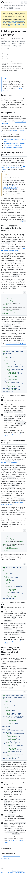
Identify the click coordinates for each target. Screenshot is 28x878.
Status (2, 872)
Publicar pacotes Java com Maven (12, 8)
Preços (7, 872)
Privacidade (20, 871)
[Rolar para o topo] (24, 874)
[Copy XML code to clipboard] (24, 292)
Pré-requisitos (7, 113)
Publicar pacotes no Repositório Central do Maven (11, 228)
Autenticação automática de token (13, 147)
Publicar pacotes (8, 7)
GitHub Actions (7, 5)
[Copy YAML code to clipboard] (24, 348)
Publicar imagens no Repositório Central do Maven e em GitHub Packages (11, 651)
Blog (24, 872)
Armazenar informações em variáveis (14, 143)
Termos (14, 871)
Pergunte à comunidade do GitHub (11, 856)
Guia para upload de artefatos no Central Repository (13, 167)
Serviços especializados (16, 872)
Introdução (6, 95)
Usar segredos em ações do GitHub (14, 145)
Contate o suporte (7, 858)
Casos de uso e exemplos (18, 5)
